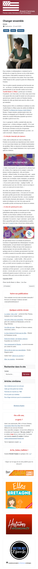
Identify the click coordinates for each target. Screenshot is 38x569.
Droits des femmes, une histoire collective (15, 338)
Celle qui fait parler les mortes (13, 389)
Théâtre (6, 30)
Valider (6, 371)
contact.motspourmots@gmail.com (14, 438)
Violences (21, 30)
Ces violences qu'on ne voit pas (14, 386)
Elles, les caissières (9, 359)
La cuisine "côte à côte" (11, 314)
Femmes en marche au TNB (13, 392)
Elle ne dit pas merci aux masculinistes (15, 350)
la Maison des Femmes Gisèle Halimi (20, 110)
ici (20, 442)
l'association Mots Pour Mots (12, 425)
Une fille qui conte (9, 327)
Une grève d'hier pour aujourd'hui (13, 319)
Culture (13, 30)
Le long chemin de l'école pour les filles (15, 333)
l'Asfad (11, 223)
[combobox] (13, 374)
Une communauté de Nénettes (12, 344)
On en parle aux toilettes (11, 394)
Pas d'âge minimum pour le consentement (17, 397)
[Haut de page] (35, 566)
